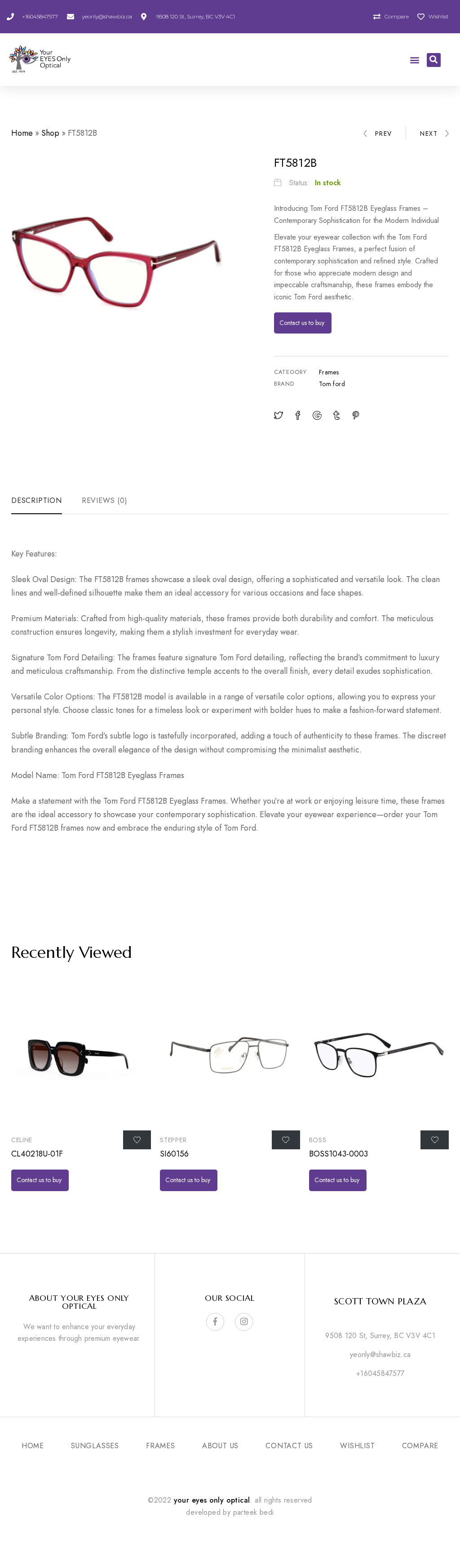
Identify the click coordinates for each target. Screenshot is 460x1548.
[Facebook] (215, 1322)
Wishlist (357, 1446)
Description (36, 500)
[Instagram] (244, 1322)
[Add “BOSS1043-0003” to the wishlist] (434, 1139)
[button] (414, 59)
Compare (420, 1446)
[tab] (41, 501)
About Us (220, 1446)
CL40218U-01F (37, 1154)
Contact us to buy (302, 322)
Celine (21, 1139)
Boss (318, 1139)
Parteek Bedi (253, 1512)
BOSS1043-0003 (338, 1154)
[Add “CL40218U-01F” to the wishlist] (137, 1139)
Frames (329, 372)
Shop (50, 133)
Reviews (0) (105, 500)
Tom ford (332, 383)
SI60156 (174, 1154)
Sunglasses (95, 1446)
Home (22, 133)
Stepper (173, 1139)
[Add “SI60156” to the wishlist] (286, 1139)
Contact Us (289, 1446)
